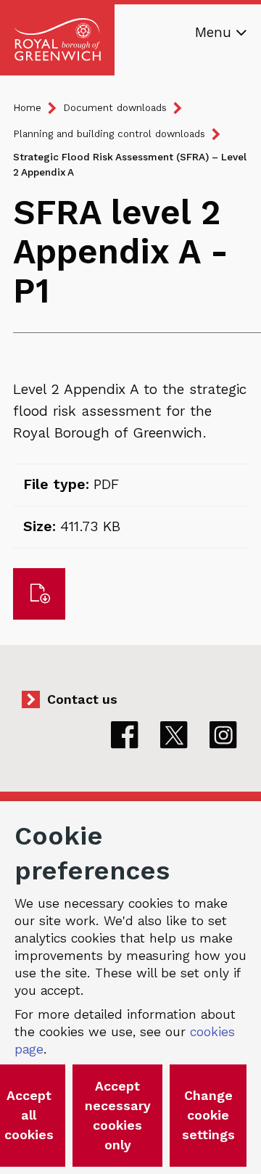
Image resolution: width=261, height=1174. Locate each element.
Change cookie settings (208, 1115)
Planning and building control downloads (109, 134)
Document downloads (115, 108)
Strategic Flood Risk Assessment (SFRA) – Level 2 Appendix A (129, 164)
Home (27, 108)
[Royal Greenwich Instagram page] (223, 735)
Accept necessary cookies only (118, 1115)
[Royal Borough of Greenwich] (57, 39)
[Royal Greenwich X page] (174, 735)
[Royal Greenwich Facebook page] (125, 735)
